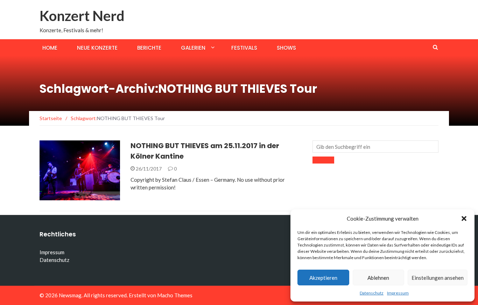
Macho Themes (174, 295)
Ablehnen (378, 278)
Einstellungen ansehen (438, 278)
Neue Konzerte (97, 47)
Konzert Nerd (82, 15)
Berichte (149, 47)
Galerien (193, 47)
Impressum (398, 293)
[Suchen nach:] (375, 146)
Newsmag (70, 295)
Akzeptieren (323, 278)
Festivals (244, 47)
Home (49, 47)
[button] (464, 218)
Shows (286, 47)
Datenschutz (372, 293)
